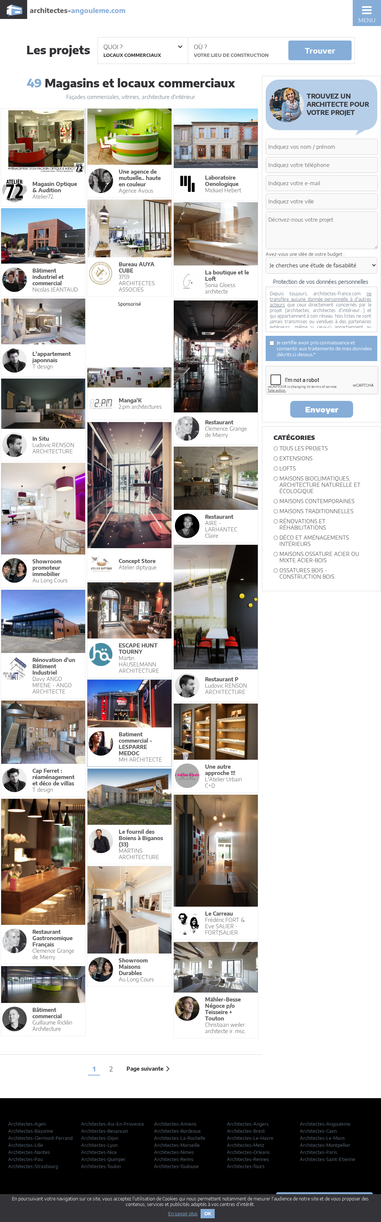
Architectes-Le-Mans (322, 1138)
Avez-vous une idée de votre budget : (305, 254)
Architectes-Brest (246, 1131)
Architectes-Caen (318, 1131)
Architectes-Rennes (248, 1159)
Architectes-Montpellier (325, 1145)
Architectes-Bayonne (30, 1131)
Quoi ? (112, 47)
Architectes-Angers (248, 1124)
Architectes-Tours (246, 1166)
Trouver (320, 50)
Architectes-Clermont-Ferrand (40, 1138)
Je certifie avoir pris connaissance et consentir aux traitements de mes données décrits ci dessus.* (324, 348)
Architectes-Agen (27, 1124)
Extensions (296, 458)
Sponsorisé (129, 304)
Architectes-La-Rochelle (179, 1138)
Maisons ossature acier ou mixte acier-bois (319, 557)
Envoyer (321, 409)
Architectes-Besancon (104, 1131)
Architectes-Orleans (248, 1152)
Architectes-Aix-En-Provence (112, 1124)
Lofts (287, 468)
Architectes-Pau (25, 1159)
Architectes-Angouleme (325, 1124)
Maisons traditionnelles (316, 511)
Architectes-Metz (245, 1145)
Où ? (200, 47)
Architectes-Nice (99, 1152)
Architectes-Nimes (174, 1152)
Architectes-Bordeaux (177, 1131)
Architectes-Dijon (99, 1138)
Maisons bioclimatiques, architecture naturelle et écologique (320, 484)
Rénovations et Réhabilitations (302, 524)
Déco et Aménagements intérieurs (314, 540)
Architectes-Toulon (101, 1166)
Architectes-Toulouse (176, 1166)
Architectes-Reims (173, 1159)
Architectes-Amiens (175, 1124)
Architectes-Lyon (99, 1145)
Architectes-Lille (25, 1145)
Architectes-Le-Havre (250, 1138)
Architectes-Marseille (177, 1145)
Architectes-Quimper (103, 1159)
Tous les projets (303, 448)
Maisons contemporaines (317, 501)
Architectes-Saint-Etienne (327, 1159)
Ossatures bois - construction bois (306, 573)
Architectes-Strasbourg (33, 1166)
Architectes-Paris (318, 1152)
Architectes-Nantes (29, 1152)
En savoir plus (183, 1213)
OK (207, 1213)
